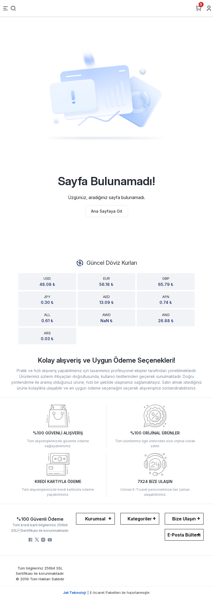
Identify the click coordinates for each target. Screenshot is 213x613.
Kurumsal (95, 519)
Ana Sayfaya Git (106, 211)
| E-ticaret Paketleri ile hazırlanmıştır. (106, 592)
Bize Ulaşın (184, 519)
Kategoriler (140, 519)
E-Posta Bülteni (184, 535)
